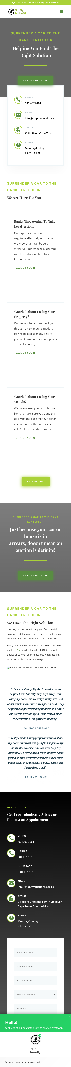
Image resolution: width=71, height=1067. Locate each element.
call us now (24, 268)
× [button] (69, 1016)
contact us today (35, 575)
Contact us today (35, 80)
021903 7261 (26, 842)
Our (19, 650)
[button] (35, 1044)
